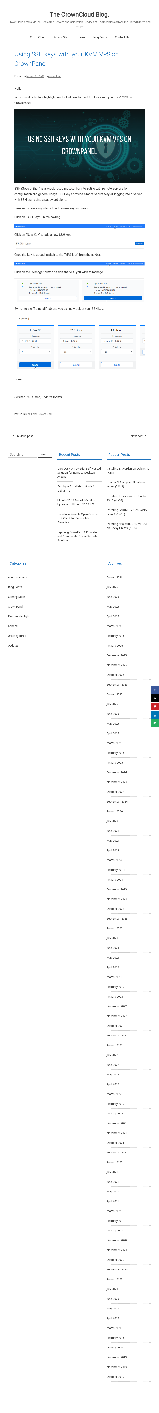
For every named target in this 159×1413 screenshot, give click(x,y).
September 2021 (117, 1152)
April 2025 (113, 733)
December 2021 (117, 1123)
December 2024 (117, 772)
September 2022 (117, 1035)
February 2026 (116, 636)
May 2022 (113, 1074)
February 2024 (116, 870)
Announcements (18, 577)
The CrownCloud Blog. (79, 14)
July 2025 (112, 704)
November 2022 (117, 1016)
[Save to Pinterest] (155, 706)
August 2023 (115, 928)
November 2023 (117, 899)
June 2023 (113, 948)
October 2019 (115, 1376)
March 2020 (114, 1328)
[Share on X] (155, 698)
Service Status (63, 37)
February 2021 (116, 1221)
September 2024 (117, 801)
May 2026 (113, 606)
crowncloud (54, 76)
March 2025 (114, 743)
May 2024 (113, 840)
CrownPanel (45, 413)
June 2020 (113, 1298)
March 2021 (114, 1211)
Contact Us (122, 37)
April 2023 (113, 967)
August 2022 (115, 1045)
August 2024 (115, 811)
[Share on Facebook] (155, 690)
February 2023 (116, 987)
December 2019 (117, 1357)
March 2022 (114, 1094)
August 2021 (115, 1162)
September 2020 (117, 1269)
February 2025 (116, 753)
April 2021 (113, 1201)
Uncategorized (17, 636)
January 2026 (115, 645)
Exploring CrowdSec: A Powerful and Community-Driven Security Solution (77, 536)
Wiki (82, 37)
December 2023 (117, 889)
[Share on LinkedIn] (155, 715)
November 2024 (117, 782)
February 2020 (116, 1337)
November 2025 (117, 665)
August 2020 (115, 1279)
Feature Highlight (19, 616)
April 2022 (113, 1084)
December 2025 (117, 655)
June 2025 (113, 714)
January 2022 (115, 1113)
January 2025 (115, 762)
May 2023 (113, 957)
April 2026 (113, 616)
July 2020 (112, 1289)
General (13, 626)
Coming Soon (16, 597)
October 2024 (115, 792)
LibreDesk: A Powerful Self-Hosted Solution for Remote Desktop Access (79, 472)
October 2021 (115, 1143)
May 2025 (113, 723)
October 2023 (115, 909)
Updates (13, 645)
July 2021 (112, 1172)
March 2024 (114, 860)
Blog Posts (100, 37)
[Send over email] (155, 723)
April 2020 (113, 1318)
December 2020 (117, 1240)
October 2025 (115, 675)
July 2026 (112, 587)
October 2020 (115, 1260)
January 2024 (115, 879)
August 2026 (115, 577)
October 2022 (115, 1026)
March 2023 (114, 977)
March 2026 (114, 626)
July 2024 (112, 821)
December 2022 (117, 1006)
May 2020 (113, 1308)
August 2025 (115, 694)
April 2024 (113, 850)
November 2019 (117, 1367)
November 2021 (117, 1133)
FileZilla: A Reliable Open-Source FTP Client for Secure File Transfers (77, 518)
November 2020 (117, 1250)
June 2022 (113, 1065)
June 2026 (113, 597)
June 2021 (113, 1182)
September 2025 (117, 684)
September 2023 (117, 918)
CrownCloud (37, 37)
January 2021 (115, 1230)
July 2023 (112, 938)
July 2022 (112, 1055)
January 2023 (115, 996)
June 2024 (113, 831)
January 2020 (115, 1347)
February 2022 (116, 1104)
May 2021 (113, 1191)
